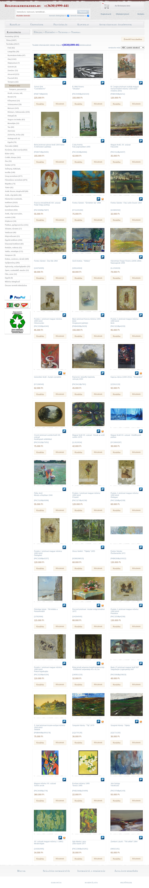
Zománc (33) (13, 71)
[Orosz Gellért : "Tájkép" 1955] (88, 542)
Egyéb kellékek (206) (13, 240)
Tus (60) (11, 127)
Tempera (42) (14, 86)
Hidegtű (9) (12, 116)
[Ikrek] (126, 310)
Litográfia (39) (13, 52)
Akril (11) (11, 131)
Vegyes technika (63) (16, 120)
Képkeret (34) (10, 221)
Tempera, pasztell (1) (17, 89)
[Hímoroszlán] (50, 310)
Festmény (50, 32)
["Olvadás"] (88, 77)
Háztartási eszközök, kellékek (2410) (13, 201)
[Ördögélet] (50, 542)
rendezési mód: (114, 48)
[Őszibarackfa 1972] (126, 542)
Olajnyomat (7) (14, 63)
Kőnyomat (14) (14, 101)
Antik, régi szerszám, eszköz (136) (13, 215)
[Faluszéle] (126, 135)
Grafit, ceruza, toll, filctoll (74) (15, 95)
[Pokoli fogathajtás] (50, 658)
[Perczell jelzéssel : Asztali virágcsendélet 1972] (88, 600)
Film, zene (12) (11, 274)
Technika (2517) (12, 44)
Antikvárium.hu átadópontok (115, 24)
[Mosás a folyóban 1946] (50, 484)
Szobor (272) (10, 165)
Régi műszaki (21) (12, 236)
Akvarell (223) (13, 74)
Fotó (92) (11, 48)
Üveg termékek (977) (13, 176)
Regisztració (106, 14)
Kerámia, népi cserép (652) (16, 150)
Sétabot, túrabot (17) (13, 229)
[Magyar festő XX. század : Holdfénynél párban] (126, 426)
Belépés (141, 14)
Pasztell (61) (13, 78)
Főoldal (38, 32)
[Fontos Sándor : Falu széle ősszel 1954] (126, 194)
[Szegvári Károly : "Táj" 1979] (88, 716)
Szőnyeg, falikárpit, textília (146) (13, 170)
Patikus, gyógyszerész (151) (16, 225)
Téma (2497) (11, 40)
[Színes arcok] (50, 774)
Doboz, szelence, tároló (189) (17, 259)
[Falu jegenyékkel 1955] (88, 135)
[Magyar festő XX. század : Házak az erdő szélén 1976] (88, 426)
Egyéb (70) (12, 142)
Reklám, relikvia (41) (13, 248)
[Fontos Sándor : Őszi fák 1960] (50, 252)
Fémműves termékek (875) (16, 180)
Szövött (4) (12, 67)
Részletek (60, 104)
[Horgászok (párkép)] (88, 310)
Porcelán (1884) (11, 146)
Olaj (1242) (12, 59)
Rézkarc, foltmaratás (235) (19, 112)
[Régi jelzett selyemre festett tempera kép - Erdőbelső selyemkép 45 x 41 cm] (88, 658)
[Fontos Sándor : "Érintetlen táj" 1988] (88, 194)
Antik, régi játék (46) (13, 195)
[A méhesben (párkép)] (50, 135)
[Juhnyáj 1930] (88, 368)
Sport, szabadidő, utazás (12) (17, 270)
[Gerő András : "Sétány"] (88, 252)
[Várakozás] (126, 774)
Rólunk (21, 870)
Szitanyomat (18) (15, 104)
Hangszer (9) (10, 255)
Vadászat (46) (10, 233)
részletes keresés (23, 16)
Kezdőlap (15, 24)
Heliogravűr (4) (14, 139)
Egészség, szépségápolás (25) (17, 267)
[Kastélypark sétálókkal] (50, 426)
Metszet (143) (13, 108)
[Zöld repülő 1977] (88, 832)
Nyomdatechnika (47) (16, 55)
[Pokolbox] (126, 600)
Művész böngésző (12, 282)
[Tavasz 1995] (88, 774)
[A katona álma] (126, 77)
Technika (63, 32)
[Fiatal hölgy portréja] (50, 194)
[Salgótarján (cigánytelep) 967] (126, 658)
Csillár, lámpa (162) (13, 157)
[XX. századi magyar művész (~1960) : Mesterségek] (50, 832)
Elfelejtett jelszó (122, 14)
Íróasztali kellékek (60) (14, 244)
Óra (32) (8, 161)
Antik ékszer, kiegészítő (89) (16, 191)
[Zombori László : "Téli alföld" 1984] (126, 832)
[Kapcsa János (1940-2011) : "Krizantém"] (126, 368)
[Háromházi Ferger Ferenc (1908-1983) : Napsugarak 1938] (126, 252)
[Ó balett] (88, 484)
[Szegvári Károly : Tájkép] (126, 716)
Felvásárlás (60, 24)
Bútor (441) (9, 154)
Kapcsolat (83, 24)
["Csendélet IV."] (50, 77)
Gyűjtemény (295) (12, 263)
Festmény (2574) (12, 37)
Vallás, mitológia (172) (14, 251)
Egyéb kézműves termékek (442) (12, 208)
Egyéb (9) (9, 278)
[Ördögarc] (126, 484)
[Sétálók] (50, 716)
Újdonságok (36, 24)
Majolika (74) (10, 184)
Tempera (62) (13, 82)
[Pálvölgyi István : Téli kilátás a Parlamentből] (50, 600)
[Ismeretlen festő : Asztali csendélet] (50, 368)
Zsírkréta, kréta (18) (16, 135)
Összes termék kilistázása (16, 286)
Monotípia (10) (13, 123)
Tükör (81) (9, 188)
